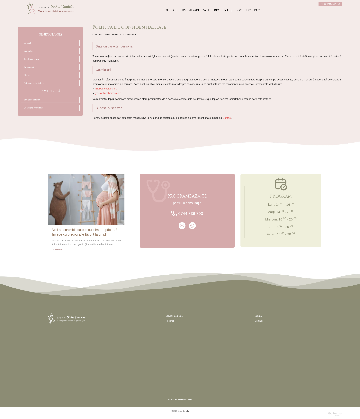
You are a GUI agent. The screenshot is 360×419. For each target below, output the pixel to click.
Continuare (57, 250)
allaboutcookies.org (106, 88)
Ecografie (28, 51)
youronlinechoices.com (108, 93)
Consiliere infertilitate (33, 108)
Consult (27, 43)
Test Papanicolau (31, 59)
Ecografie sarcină (32, 99)
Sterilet (27, 75)
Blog (238, 10)
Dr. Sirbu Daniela (102, 34)
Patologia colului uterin (34, 83)
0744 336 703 (190, 213)
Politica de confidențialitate (180, 400)
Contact (254, 10)
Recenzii (222, 10)
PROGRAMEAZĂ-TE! (330, 4)
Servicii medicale (194, 10)
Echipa (169, 10)
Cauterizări (29, 67)
